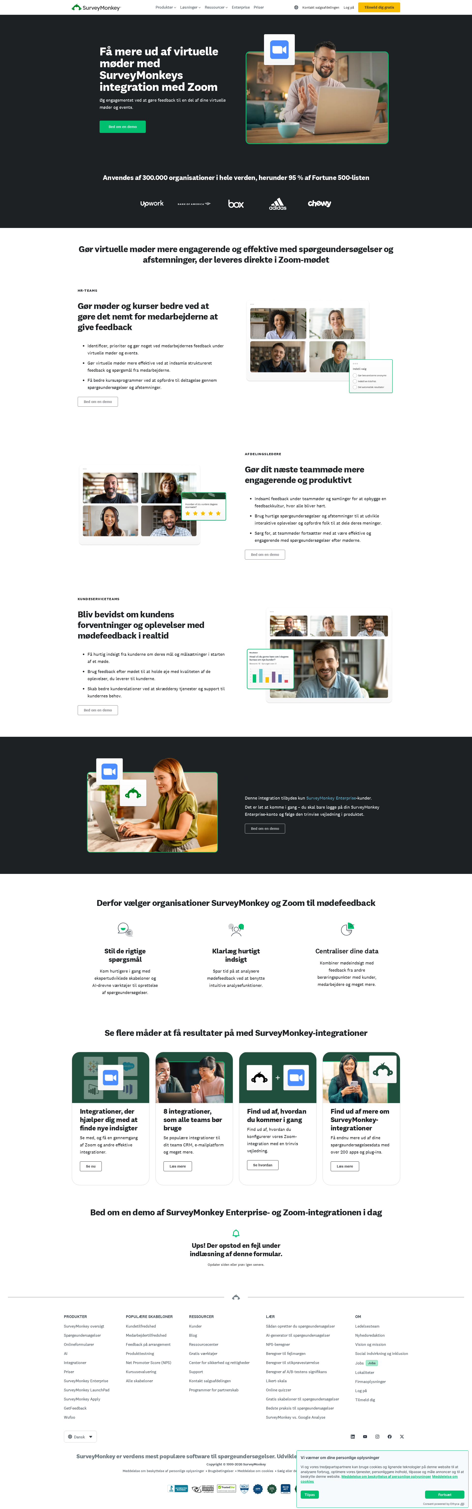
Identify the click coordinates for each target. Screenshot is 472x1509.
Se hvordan (262, 1165)
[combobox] (80, 1437)
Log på (349, 7)
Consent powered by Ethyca (441, 1504)
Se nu (91, 1166)
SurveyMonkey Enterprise (331, 798)
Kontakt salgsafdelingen (320, 7)
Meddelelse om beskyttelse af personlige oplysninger (386, 1476)
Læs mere (178, 1166)
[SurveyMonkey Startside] (96, 8)
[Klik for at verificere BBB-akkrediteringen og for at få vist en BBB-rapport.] (177, 1491)
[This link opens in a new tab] (353, 1437)
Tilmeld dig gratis (379, 7)
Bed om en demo (123, 126)
